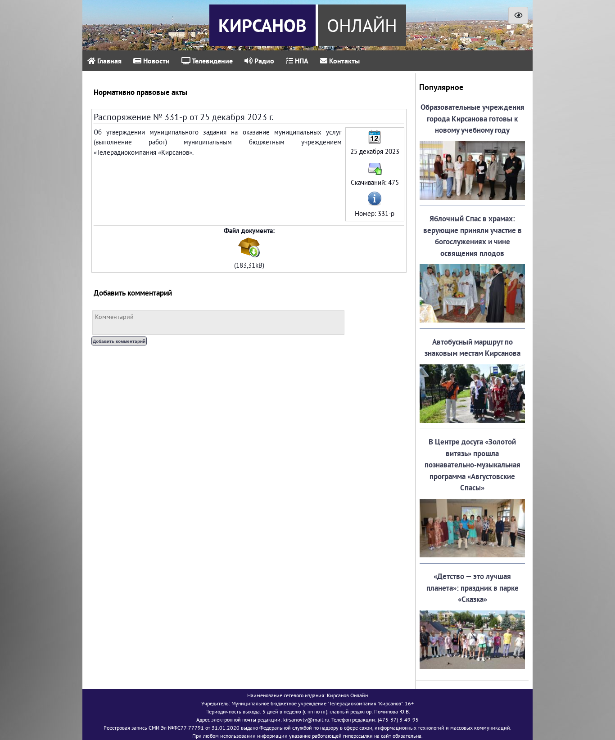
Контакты (343, 60)
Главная (108, 60)
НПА (300, 60)
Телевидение (211, 60)
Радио (263, 60)
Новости (155, 60)
